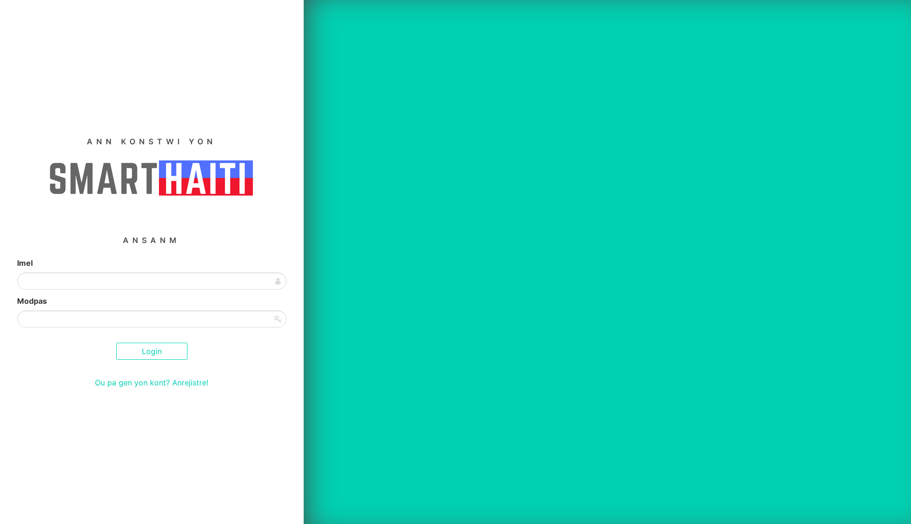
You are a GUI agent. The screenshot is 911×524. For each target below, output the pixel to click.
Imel (25, 263)
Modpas (32, 301)
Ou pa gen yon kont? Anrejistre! (151, 382)
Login (152, 351)
